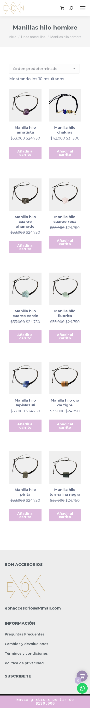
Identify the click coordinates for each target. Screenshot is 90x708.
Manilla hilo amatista (25, 129)
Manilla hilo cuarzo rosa (65, 219)
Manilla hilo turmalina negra (64, 492)
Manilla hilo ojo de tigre (65, 402)
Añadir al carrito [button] (25, 153)
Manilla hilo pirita (25, 492)
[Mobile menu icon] (83, 8)
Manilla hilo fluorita (65, 313)
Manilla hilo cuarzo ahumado (25, 221)
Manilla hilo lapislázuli (25, 402)
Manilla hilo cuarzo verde (25, 313)
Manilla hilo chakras (65, 129)
